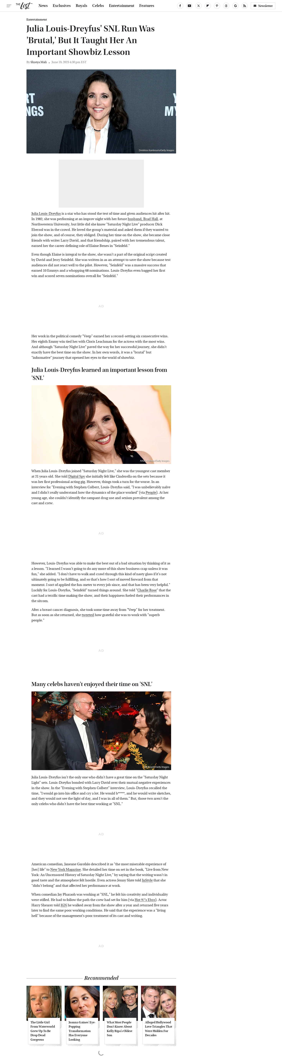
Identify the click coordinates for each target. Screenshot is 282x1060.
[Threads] (226, 6)
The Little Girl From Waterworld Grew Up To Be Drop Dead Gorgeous (43, 1030)
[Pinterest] (217, 6)
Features (146, 5)
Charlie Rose (147, 590)
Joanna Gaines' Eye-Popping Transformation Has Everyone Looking (82, 1030)
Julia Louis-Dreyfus (46, 214)
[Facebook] (180, 6)
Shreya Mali (39, 62)
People (151, 493)
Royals (81, 5)
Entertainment (121, 5)
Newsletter (265, 6)
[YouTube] (189, 6)
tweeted (88, 615)
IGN (64, 905)
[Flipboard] (208, 6)
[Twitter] (198, 6)
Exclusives (62, 5)
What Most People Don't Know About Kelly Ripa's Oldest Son (119, 1028)
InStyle (147, 880)
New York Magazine (65, 870)
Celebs (98, 5)
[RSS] (245, 6)
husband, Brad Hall (143, 219)
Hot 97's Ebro (145, 900)
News (43, 5)
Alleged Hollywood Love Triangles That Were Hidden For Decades (158, 1028)
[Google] (235, 6)
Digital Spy (76, 476)
